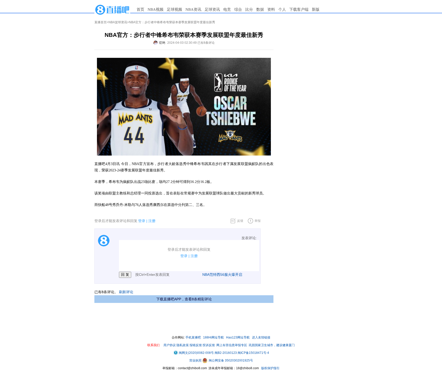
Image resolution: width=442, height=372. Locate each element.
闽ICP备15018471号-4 (253, 353)
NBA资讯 (193, 9)
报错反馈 (196, 345)
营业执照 (195, 360)
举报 (258, 221)
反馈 (240, 221)
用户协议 (169, 345)
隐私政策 (182, 345)
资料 (271, 9)
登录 (141, 221)
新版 (315, 9)
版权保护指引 (270, 368)
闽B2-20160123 (226, 353)
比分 (249, 9)
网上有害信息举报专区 (231, 345)
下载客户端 (298, 9)
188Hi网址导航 (213, 337)
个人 (282, 9)
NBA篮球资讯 (117, 22)
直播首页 (100, 22)
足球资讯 (212, 9)
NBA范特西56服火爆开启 (222, 274)
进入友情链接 (261, 337)
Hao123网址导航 (238, 337)
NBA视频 (155, 9)
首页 (140, 9)
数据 (260, 9)
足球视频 (174, 9)
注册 (152, 221)
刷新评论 (126, 292)
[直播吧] (112, 9)
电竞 (227, 9)
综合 (238, 9)
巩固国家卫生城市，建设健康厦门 (272, 345)
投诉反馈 (209, 345)
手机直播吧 (193, 337)
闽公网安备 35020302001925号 (230, 360)
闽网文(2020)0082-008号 (196, 353)
